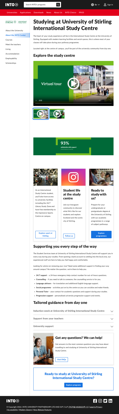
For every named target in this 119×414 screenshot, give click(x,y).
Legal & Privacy (96, 407)
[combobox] (42, 4)
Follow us (69, 236)
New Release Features (42, 410)
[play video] (73, 83)
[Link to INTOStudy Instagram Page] (100, 401)
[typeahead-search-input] (58, 5)
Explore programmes (101, 234)
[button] (73, 311)
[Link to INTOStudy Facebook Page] (95, 401)
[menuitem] (12, 12)
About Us (58, 12)
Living (8, 49)
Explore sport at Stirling (45, 234)
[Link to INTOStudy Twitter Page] (105, 401)
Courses (9, 40)
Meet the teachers (13, 44)
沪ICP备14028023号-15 (78, 407)
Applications (25, 12)
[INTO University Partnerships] (13, 400)
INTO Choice (70, 12)
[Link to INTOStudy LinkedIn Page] (110, 401)
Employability (11, 58)
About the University (14, 31)
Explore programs (73, 385)
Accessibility (12, 410)
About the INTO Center (16, 35)
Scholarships (11, 63)
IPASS (81, 12)
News (48, 12)
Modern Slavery (25, 410)
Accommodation (12, 54)
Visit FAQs (61, 360)
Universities (12, 12)
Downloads (39, 12)
